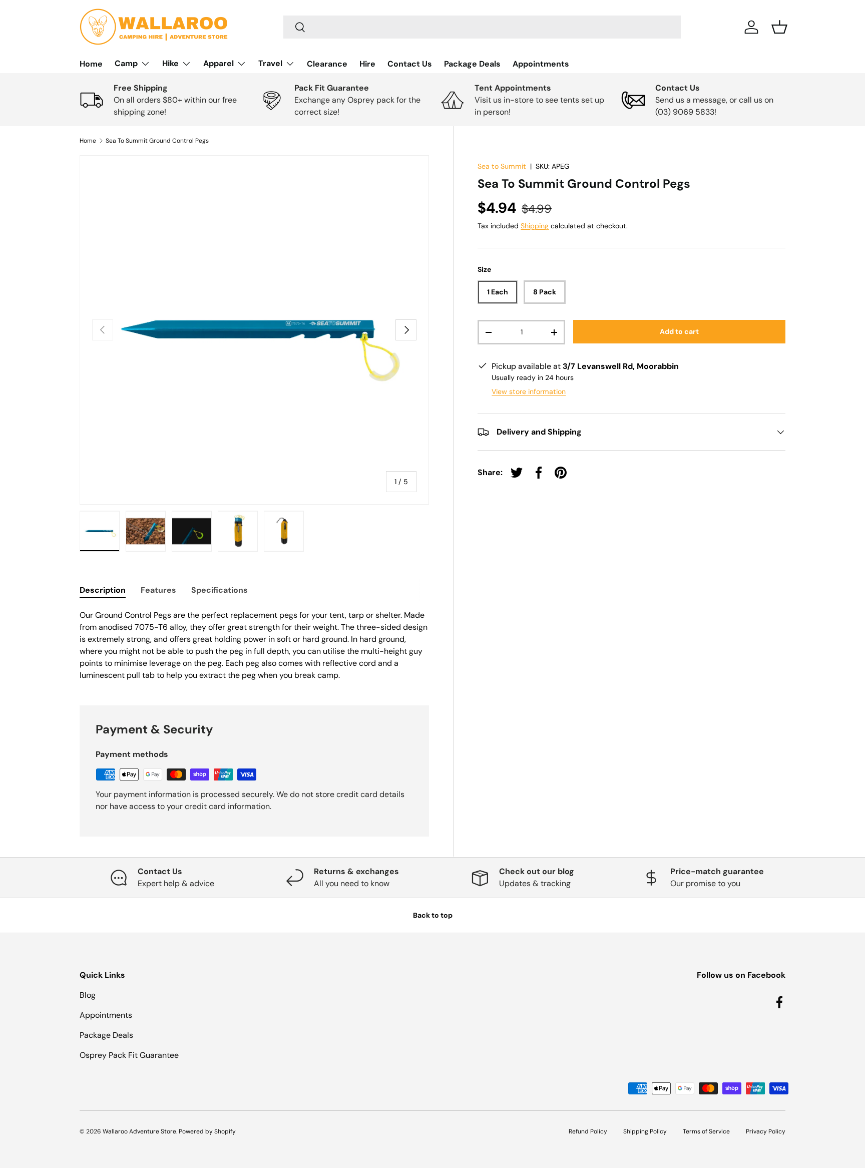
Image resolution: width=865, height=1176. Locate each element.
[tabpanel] (254, 645)
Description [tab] (103, 590)
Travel (270, 63)
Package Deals (472, 64)
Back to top (433, 915)
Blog (88, 995)
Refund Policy (588, 1131)
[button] (779, 27)
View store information (529, 391)
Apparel (218, 63)
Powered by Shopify (207, 1131)
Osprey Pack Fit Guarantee (129, 1055)
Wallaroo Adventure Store (139, 1131)
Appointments (541, 64)
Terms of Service (706, 1131)
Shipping (535, 225)
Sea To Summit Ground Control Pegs (157, 141)
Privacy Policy (765, 1131)
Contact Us (409, 64)
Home (91, 64)
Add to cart (679, 331)
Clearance (327, 64)
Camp (126, 63)
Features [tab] (158, 590)
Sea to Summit (502, 166)
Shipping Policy (645, 1131)
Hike (170, 63)
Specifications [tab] (219, 590)
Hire (367, 64)
